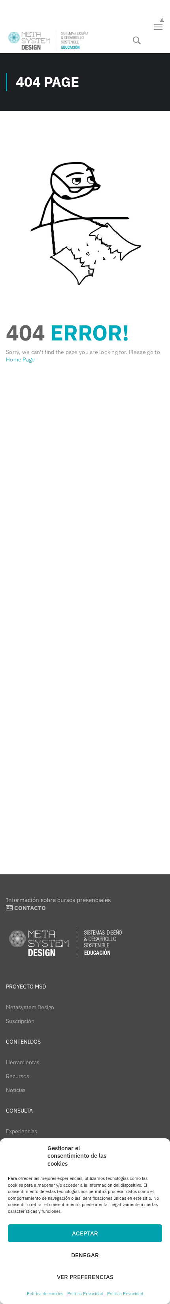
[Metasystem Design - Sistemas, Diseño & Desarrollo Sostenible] (48, 40)
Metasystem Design (30, 1007)
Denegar (85, 1255)
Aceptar (85, 1233)
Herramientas (23, 1062)
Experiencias (21, 1131)
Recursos (17, 1076)
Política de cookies (45, 1293)
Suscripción (20, 1021)
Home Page (20, 359)
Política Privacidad (85, 1293)
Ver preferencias (85, 1277)
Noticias (16, 1090)
